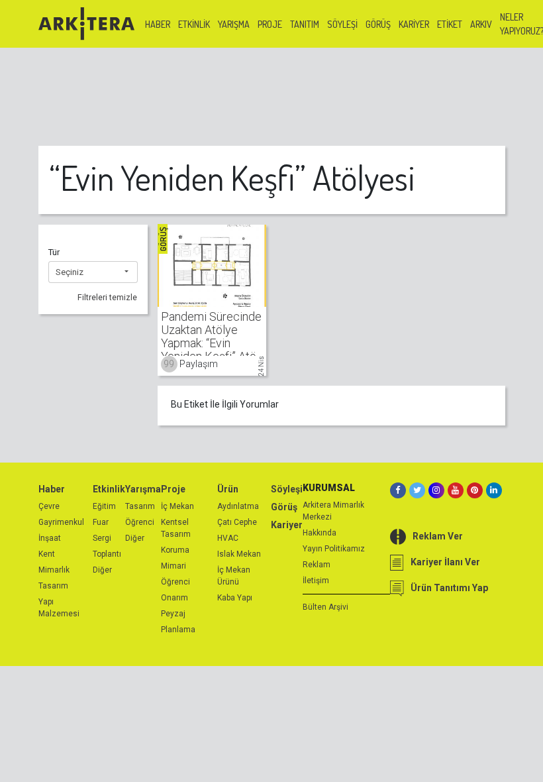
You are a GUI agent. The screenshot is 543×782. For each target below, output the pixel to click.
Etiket (449, 24)
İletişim (316, 580)
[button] (93, 272)
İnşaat (49, 538)
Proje (270, 24)
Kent (46, 554)
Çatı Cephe (237, 522)
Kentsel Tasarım (176, 528)
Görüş (378, 24)
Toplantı (107, 554)
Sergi (102, 538)
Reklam (316, 564)
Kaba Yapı (234, 597)
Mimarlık (54, 570)
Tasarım (53, 585)
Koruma (175, 550)
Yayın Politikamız (334, 548)
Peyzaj (173, 613)
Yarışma (234, 24)
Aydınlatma (238, 506)
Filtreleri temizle (107, 297)
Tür (54, 252)
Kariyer (414, 24)
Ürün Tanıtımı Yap (449, 588)
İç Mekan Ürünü (233, 575)
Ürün (227, 489)
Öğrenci (139, 522)
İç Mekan (177, 506)
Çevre (49, 506)
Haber (157, 24)
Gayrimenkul (61, 522)
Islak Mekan (239, 554)
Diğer (102, 570)
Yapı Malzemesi (58, 607)
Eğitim (104, 506)
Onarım (174, 597)
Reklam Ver (438, 536)
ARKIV (481, 24)
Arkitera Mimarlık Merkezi (333, 511)
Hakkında (319, 532)
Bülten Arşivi (325, 607)
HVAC (227, 538)
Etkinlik (194, 24)
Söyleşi (342, 24)
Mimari (173, 566)
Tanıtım (304, 24)
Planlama (178, 629)
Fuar (101, 522)
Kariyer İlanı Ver (445, 562)
